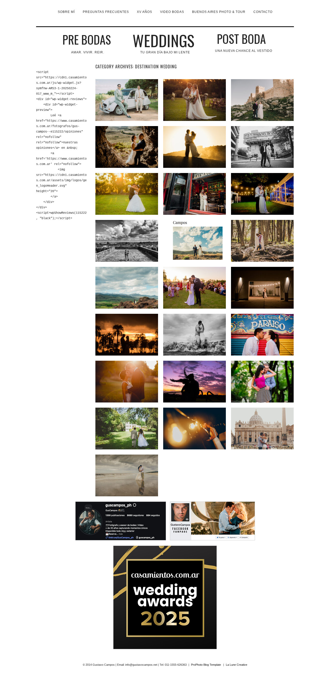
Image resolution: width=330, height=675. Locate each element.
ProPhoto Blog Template (206, 664)
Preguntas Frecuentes (106, 11)
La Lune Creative (236, 664)
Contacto (263, 11)
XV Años (144, 11)
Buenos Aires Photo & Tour (218, 11)
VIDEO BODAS (172, 11)
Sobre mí (66, 11)
